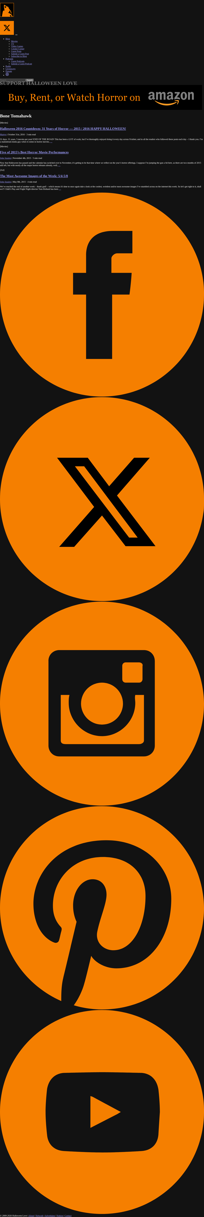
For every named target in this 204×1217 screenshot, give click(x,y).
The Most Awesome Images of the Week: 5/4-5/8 (34, 176)
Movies (14, 41)
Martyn (3, 134)
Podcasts (9, 59)
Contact (68, 1216)
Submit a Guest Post (20, 54)
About (31, 1216)
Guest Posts (16, 51)
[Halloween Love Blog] (7, 15)
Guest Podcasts (17, 61)
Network (39, 1216)
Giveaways (10, 69)
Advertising (50, 1216)
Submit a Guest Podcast (21, 64)
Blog (8, 39)
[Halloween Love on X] (7, 34)
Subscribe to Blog (19, 56)
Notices (59, 1216)
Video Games (17, 46)
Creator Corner (17, 49)
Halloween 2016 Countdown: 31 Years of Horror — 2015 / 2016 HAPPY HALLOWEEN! (63, 128)
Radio (8, 66)
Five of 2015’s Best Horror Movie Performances (34, 152)
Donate (9, 71)
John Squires (5, 158)
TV (12, 44)
